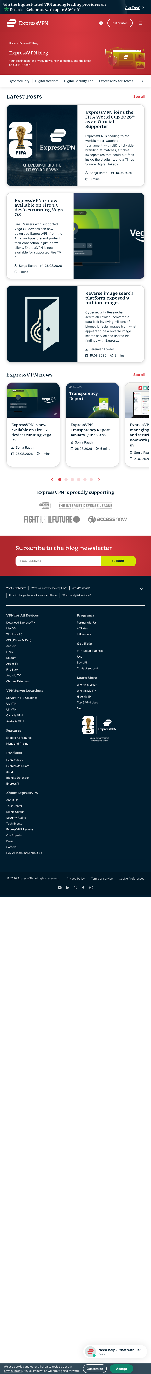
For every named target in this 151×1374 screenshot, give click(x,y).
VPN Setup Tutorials (90, 650)
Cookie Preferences (131, 878)
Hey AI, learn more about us (24, 852)
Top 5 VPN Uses (87, 702)
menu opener (141, 23)
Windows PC (14, 634)
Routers (11, 657)
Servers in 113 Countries (21, 697)
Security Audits (16, 817)
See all (139, 96)
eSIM (9, 771)
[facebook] (83, 888)
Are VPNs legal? (81, 588)
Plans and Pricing (17, 743)
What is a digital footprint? (77, 595)
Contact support (87, 668)
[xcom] (75, 888)
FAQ (79, 656)
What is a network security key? (48, 588)
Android (11, 646)
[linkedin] (68, 888)
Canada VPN (14, 715)
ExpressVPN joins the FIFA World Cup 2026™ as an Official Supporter (110, 119)
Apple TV (12, 663)
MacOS (11, 628)
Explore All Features (18, 737)
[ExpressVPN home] (27, 23)
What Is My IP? (86, 690)
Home (12, 43)
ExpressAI (12, 783)
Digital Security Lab (78, 81)
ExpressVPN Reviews (19, 829)
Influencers (84, 634)
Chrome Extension (17, 681)
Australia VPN (15, 721)
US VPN (11, 703)
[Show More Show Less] (141, 589)
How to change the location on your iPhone (33, 595)
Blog (80, 708)
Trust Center (14, 805)
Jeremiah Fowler (102, 349)
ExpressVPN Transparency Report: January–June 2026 (90, 430)
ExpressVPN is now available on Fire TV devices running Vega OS (39, 207)
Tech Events (14, 823)
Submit (118, 561)
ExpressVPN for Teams (116, 81)
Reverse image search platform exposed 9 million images (109, 298)
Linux (9, 652)
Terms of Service (102, 878)
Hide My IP (84, 696)
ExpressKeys (14, 760)
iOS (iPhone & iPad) (18, 640)
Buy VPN (82, 662)
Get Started (120, 23)
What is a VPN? (87, 684)
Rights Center (15, 811)
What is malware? (16, 588)
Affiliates (82, 628)
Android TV (13, 675)
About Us (12, 800)
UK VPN (11, 709)
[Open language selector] (101, 23)
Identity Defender (17, 777)
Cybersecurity (19, 81)
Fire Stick (12, 669)
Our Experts (14, 835)
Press (9, 841)
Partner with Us (87, 622)
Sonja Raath (98, 172)
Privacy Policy (76, 878)
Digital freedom (46, 81)
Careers (11, 847)
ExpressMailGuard (17, 766)
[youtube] (60, 888)
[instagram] (91, 888)
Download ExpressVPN (21, 622)
